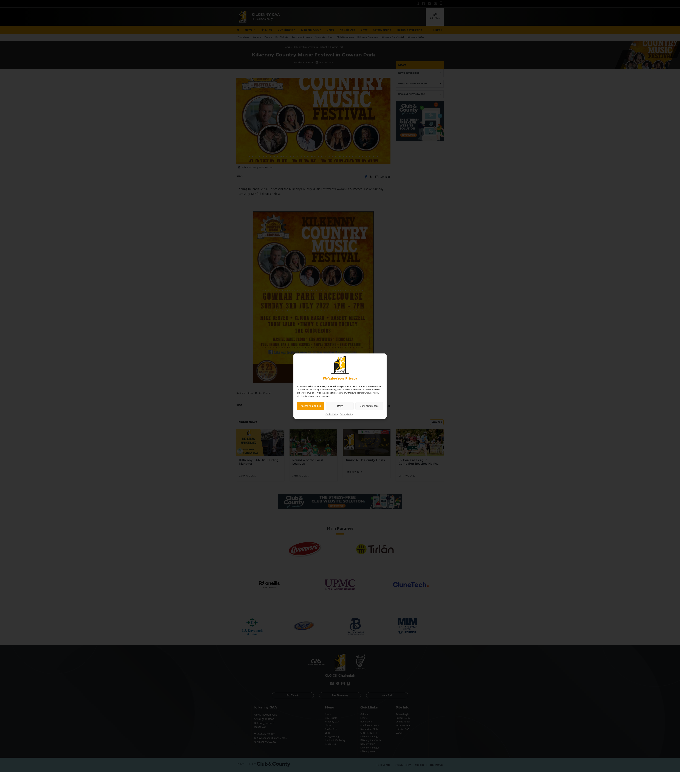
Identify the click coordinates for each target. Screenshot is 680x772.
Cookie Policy (331, 414)
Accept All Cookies (311, 406)
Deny (340, 406)
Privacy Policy (346, 414)
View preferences (369, 406)
